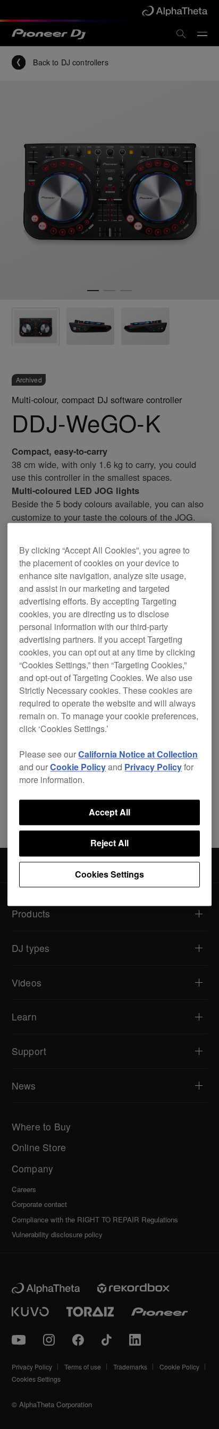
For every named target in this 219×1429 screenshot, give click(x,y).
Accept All (109, 812)
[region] (109, 714)
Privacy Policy (153, 767)
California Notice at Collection (138, 754)
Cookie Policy (78, 767)
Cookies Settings (109, 874)
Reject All (109, 843)
